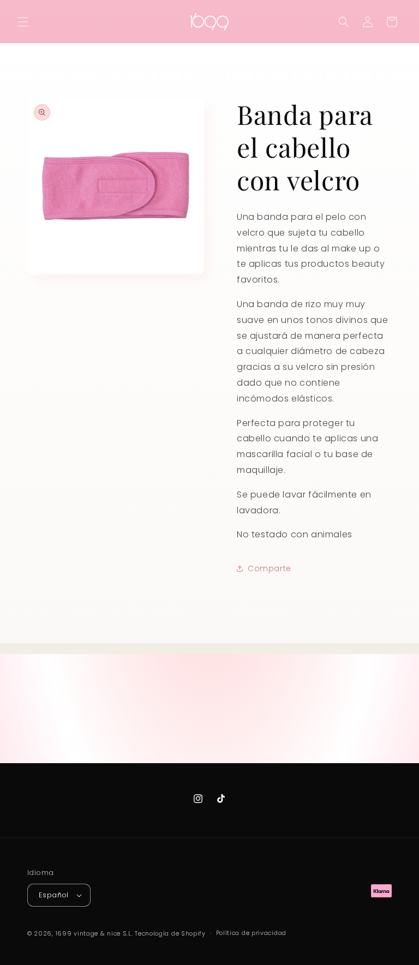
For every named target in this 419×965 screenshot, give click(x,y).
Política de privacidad (251, 932)
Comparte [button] (269, 568)
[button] (23, 22)
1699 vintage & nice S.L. (94, 933)
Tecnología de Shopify (170, 933)
